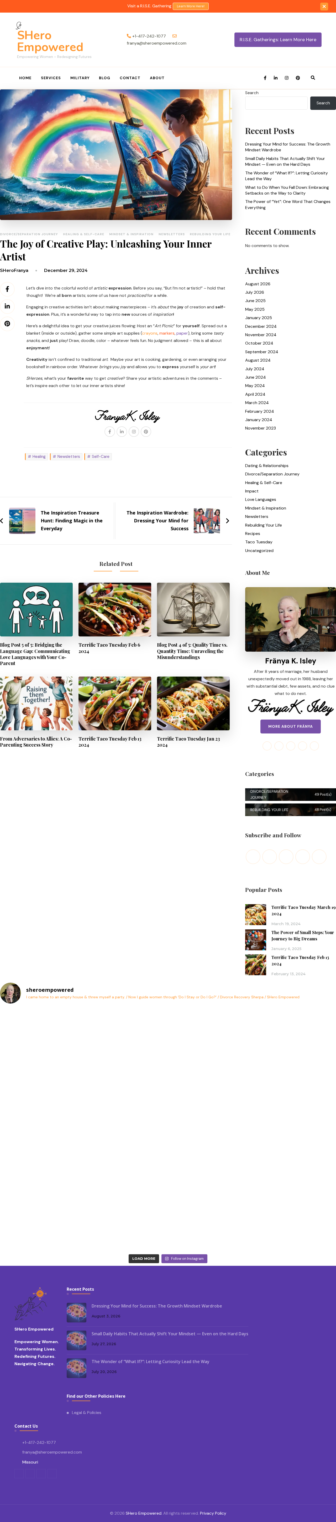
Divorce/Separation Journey (29, 234)
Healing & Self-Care (83, 234)
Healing (39, 456)
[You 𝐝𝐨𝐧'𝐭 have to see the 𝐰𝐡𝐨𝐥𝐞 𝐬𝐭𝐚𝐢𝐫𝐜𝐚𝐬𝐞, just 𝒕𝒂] (126, 1227)
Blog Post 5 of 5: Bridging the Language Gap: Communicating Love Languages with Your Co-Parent (35, 654)
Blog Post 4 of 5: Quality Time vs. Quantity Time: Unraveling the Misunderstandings (192, 651)
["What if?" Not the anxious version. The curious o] (126, 1130)
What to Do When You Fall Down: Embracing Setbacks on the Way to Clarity (287, 190)
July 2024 (254, 369)
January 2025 (258, 317)
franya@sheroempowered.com (52, 1452)
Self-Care (100, 456)
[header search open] (313, 78)
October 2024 (259, 343)
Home (25, 78)
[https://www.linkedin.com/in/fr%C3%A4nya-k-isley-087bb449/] (319, 856)
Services (51, 78)
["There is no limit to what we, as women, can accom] (41, 1033)
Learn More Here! (190, 6)
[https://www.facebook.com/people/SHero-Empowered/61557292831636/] (253, 856)
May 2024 (255, 385)
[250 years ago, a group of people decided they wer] (126, 1178)
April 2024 (255, 394)
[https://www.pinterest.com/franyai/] (302, 856)
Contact (130, 78)
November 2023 (260, 428)
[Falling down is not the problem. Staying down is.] (210, 1130)
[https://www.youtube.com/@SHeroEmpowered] (286, 856)
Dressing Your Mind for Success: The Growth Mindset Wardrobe (287, 147)
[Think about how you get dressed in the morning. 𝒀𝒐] (126, 1081)
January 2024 (258, 419)
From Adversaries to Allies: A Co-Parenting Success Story (36, 742)
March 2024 (257, 402)
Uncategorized (259, 550)
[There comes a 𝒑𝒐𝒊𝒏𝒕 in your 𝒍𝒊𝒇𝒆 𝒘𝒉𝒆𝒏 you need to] (210, 1227)
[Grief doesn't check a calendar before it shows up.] (41, 1081)
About (157, 78)
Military (80, 78)
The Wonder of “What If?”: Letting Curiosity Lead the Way (286, 175)
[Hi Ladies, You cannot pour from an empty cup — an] (210, 1178)
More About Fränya (290, 726)
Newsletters (172, 234)
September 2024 (261, 352)
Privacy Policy (213, 1513)
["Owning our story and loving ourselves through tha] (210, 1081)
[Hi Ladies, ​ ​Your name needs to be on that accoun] (210, 1033)
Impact (252, 491)
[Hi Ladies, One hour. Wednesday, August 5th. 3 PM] (126, 1033)
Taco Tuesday (258, 542)
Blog (104, 78)
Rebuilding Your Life (210, 234)
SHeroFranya (14, 270)
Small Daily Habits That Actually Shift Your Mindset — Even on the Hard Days (285, 161)
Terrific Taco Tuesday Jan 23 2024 (188, 742)
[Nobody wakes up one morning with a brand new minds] (41, 1130)
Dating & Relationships (266, 465)
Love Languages (260, 499)
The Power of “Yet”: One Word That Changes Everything (287, 204)
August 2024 (258, 360)
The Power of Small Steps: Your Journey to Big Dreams (302, 935)
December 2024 (261, 326)
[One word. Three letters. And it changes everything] (41, 1178)
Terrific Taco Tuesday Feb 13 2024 (109, 742)
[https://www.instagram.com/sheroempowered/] (269, 856)
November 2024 (260, 334)
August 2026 (257, 284)
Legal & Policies (86, 1412)
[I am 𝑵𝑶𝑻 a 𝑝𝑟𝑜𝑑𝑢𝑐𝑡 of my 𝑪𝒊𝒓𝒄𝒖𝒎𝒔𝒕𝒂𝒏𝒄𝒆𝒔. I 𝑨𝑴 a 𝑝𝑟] (41, 1227)
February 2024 (259, 411)
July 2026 (254, 292)
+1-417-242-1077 (39, 1442)
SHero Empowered (50, 41)
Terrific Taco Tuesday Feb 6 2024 (109, 648)
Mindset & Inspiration (131, 234)
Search (252, 92)
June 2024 (255, 377)
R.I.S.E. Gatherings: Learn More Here (278, 39)
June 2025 (255, 300)
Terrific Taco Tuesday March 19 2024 (303, 910)
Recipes (252, 533)
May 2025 (255, 309)
